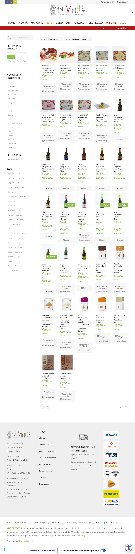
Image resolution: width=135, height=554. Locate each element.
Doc (19, 201)
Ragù (19, 243)
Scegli (120, 139)
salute (10, 247)
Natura (15, 233)
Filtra (11, 57)
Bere (9, 131)
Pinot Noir (20, 238)
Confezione (11, 201)
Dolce (16, 206)
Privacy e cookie (45, 471)
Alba (18, 173)
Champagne (12, 192)
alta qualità (11, 178)
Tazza (19, 261)
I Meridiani (16, 224)
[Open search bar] (126, 29)
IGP (9, 224)
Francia (10, 215)
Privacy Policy (95, 523)
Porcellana (11, 243)
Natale (10, 111)
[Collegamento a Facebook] (7, 2)
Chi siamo (43, 438)
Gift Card (11, 127)
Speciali (10, 115)
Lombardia (12, 159)
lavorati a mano (19, 229)
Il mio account (122, 2)
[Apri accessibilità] (128, 547)
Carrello (42, 477)
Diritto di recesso (45, 464)
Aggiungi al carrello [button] (49, 87)
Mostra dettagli (49, 91)
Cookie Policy (110, 523)
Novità (10, 119)
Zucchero (15, 270)
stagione (11, 257)
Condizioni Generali (46, 445)
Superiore (11, 261)
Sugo (18, 257)
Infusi (10, 229)
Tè (8, 270)
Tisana (10, 266)
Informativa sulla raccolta (42, 550)
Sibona (10, 252)
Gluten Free (19, 215)
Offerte (10, 135)
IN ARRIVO (12, 95)
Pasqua (10, 107)
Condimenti (12, 144)
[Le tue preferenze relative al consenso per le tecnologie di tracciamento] (4, 549)
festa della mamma (15, 123)
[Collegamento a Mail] (15, 2)
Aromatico (21, 178)
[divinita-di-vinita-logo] (67, 12)
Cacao (23, 187)
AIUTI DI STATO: (14, 528)
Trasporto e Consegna (47, 458)
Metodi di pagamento (47, 451)
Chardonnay (12, 197)
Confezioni (12, 86)
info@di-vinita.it (20, 460)
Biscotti (10, 187)
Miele (10, 148)
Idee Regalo (12, 139)
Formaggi (21, 210)
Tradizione (18, 266)
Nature (23, 233)
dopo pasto (11, 210)
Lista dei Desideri (108, 2)
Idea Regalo (19, 220)
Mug (9, 233)
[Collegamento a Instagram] (11, 2)
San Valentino (13, 90)
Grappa (10, 220)
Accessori (11, 99)
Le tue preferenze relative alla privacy (79, 550)
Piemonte (11, 238)
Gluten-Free (12, 82)
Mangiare (11, 103)
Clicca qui (81, 535)
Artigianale (11, 183)
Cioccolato (22, 197)
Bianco (20, 183)
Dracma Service (25, 541)
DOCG (10, 206)
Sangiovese (18, 247)
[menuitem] (108, 2)
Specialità (18, 252)
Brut (16, 187)
